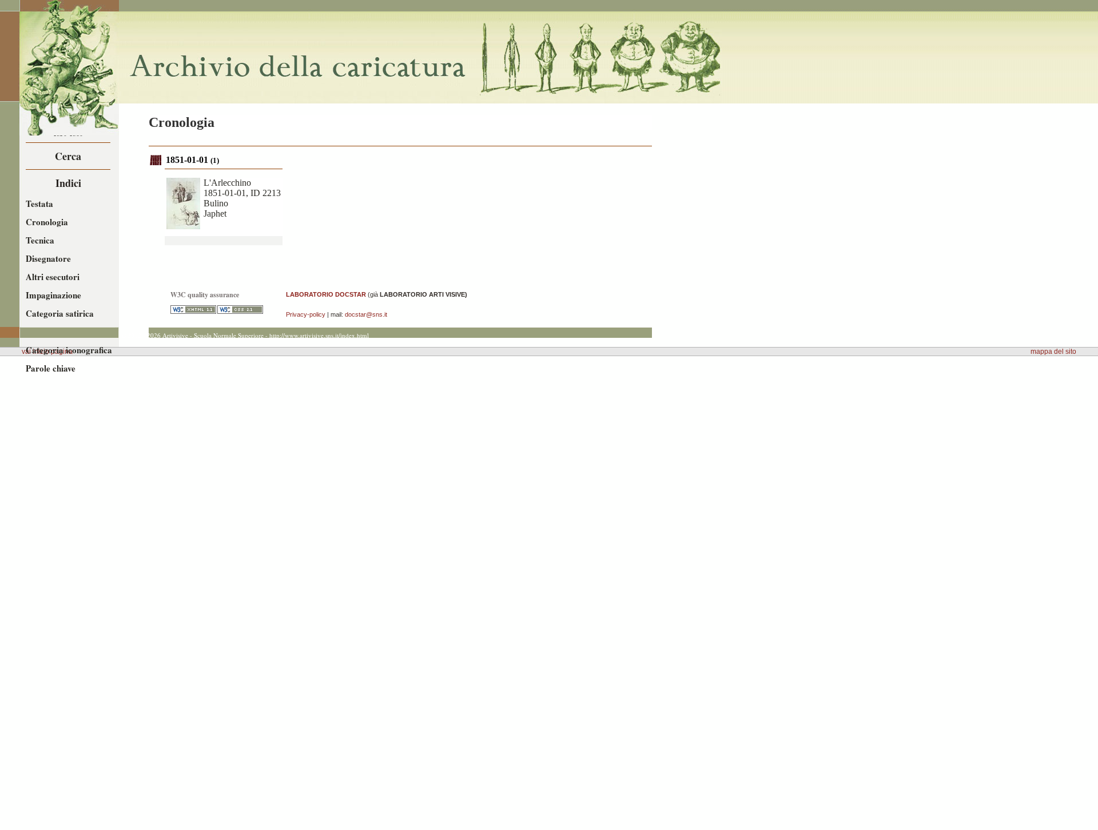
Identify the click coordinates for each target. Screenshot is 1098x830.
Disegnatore (48, 258)
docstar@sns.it (366, 314)
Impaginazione (53, 295)
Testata (39, 203)
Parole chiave (50, 368)
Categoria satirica (60, 313)
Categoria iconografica (69, 350)
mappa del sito (1053, 352)
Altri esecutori (52, 276)
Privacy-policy (305, 314)
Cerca (68, 156)
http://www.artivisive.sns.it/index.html (319, 335)
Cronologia (47, 222)
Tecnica (40, 240)
